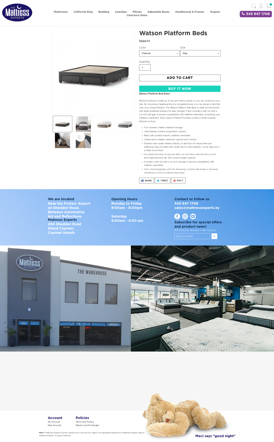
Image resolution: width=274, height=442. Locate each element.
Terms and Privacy (85, 422)
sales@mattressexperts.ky (196, 208)
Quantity (144, 61)
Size (183, 47)
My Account (54, 422)
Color (142, 47)
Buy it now (179, 89)
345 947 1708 (258, 14)
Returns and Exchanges (87, 425)
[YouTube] (193, 216)
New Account (54, 425)
